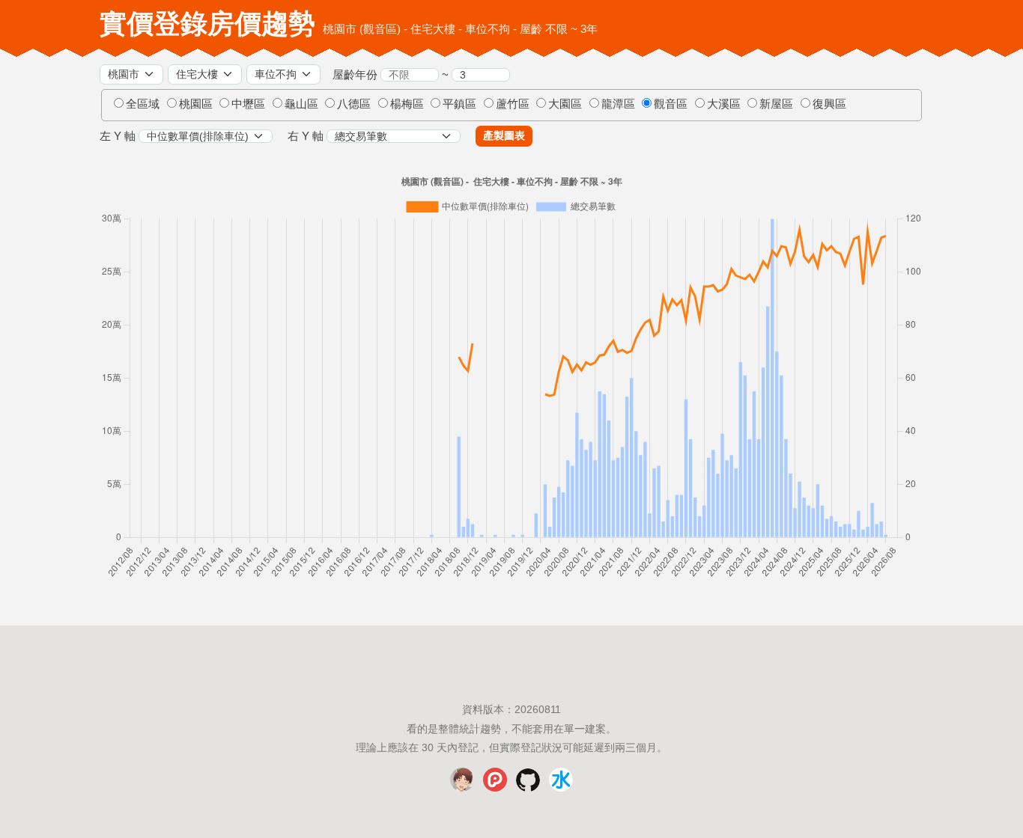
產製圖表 (504, 135)
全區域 (143, 103)
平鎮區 (459, 103)
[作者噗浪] (495, 788)
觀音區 (670, 103)
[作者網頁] (462, 788)
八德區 (354, 103)
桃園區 (196, 103)
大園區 (565, 103)
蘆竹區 (512, 103)
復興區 (829, 103)
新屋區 (776, 103)
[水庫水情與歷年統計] (561, 788)
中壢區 (248, 103)
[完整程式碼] (528, 788)
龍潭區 (618, 103)
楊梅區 (407, 103)
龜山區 (301, 103)
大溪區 (724, 103)
